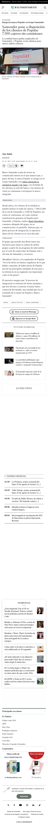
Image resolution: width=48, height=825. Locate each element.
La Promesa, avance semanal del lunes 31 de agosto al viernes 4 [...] (26, 483)
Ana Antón (7, 154)
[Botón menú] (3, 8)
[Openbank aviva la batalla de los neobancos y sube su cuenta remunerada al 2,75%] (9, 350)
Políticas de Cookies (37, 814)
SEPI (4, 724)
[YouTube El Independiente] (20, 805)
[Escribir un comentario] (22, 165)
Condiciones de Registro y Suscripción (16, 814)
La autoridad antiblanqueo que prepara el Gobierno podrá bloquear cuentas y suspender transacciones (29, 362)
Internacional (37, 13)
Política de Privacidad (13, 811)
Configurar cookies (24, 817)
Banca (6, 302)
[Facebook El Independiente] (14, 805)
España (14, 13)
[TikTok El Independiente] (40, 805)
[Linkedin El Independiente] (33, 805)
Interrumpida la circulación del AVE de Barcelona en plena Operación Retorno (27, 518)
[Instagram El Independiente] (27, 805)
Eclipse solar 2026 (9, 720)
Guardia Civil (7, 737)
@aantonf (5, 158)
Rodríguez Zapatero (9, 731)
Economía (24, 13)
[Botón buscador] (45, 7)
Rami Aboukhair (36, 221)
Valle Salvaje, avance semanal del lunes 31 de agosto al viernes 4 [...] (26, 491)
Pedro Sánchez (7, 734)
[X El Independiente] (8, 805)
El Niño (25, 1)
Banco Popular (17, 302)
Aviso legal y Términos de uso (32, 811)
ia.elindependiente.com (13, 777)
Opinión (4, 13)
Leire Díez (6, 741)
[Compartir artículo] (4, 165)
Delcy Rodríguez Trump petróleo (38, 1)
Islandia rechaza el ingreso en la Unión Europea (25, 508)
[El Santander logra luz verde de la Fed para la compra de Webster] (9, 373)
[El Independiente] (24, 7)
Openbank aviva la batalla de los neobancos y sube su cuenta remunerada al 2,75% (28, 350)
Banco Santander (32, 302)
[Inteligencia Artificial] (13, 773)
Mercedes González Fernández (14, 744)
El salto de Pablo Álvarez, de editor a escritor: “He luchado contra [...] (27, 499)
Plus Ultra (6, 727)
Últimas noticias (16, 1)
